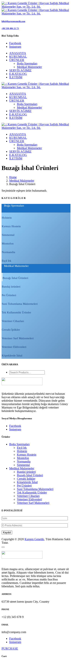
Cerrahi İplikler (26, 478)
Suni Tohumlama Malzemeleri (35, 489)
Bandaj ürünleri (26, 471)
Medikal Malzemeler (29, 67)
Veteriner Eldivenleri (29, 499)
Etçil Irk (22, 447)
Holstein (22, 451)
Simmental (23, 465)
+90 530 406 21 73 (10, 28)
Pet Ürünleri (24, 485)
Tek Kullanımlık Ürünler (32, 492)
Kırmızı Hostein (26, 454)
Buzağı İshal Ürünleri (30, 475)
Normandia (24, 461)
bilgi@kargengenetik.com (13, 21)
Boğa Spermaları (27, 63)
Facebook (15, 425)
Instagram (15, 429)
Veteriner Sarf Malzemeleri (33, 502)
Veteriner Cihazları (28, 496)
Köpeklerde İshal (27, 482)
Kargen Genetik (34, 539)
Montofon (23, 458)
